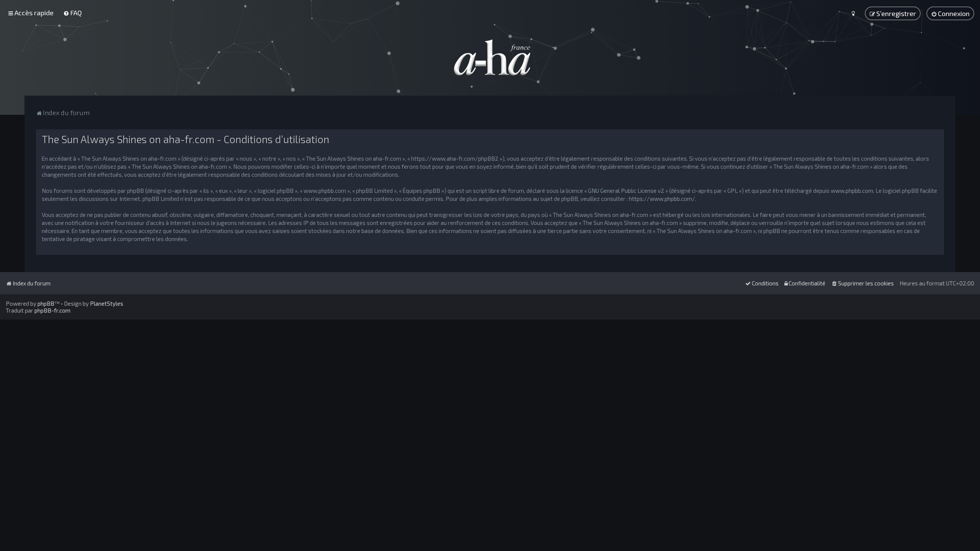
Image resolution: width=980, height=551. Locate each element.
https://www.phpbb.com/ (662, 198)
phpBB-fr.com (52, 310)
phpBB (46, 303)
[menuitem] (72, 13)
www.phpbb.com (852, 190)
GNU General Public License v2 (626, 190)
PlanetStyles (106, 303)
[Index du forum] (490, 57)
